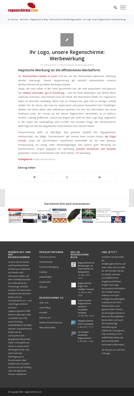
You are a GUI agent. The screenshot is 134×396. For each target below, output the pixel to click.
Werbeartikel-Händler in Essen (39, 76)
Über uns (44, 302)
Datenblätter (45, 276)
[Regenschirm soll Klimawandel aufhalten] (89, 216)
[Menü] (121, 7)
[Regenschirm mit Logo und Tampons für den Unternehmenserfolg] (103, 216)
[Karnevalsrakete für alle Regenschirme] (45, 216)
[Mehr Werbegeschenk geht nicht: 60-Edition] (2, 198)
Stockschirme (46, 261)
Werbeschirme (48, 159)
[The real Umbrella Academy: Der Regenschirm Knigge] (118, 216)
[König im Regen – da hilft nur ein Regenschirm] (59, 216)
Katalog (43, 271)
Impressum (44, 317)
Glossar (43, 286)
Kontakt (43, 312)
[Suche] (113, 7)
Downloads (45, 281)
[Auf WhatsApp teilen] (67, 177)
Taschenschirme (47, 256)
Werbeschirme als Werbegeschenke (77, 65)
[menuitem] (113, 7)
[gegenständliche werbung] (67, 39)
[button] (7, 389)
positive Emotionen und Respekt (96, 148)
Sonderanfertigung (48, 266)
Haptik (36, 159)
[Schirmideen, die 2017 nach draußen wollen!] (74, 216)
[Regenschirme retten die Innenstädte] (15, 216)
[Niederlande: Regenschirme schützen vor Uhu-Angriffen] (131, 198)
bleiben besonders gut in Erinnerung (44, 92)
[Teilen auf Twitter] (34, 177)
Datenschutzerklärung (50, 322)
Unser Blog (44, 307)
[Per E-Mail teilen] (99, 177)
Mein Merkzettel (47, 327)
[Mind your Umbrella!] (30, 216)
